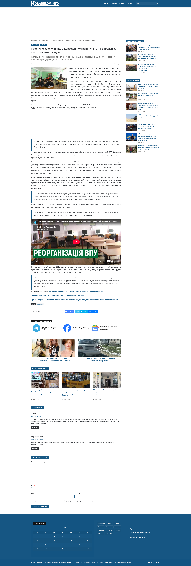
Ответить (35, 427)
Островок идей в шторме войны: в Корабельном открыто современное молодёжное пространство (44, 392)
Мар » (39, 554)
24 (54, 548)
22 (37, 548)
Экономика (109, 533)
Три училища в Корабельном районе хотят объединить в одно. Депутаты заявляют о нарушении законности (74, 300)
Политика (117, 527)
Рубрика (129, 3)
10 (54, 540)
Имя (33, 486)
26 (71, 548)
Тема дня (114, 3)
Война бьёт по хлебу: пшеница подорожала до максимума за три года (148, 86)
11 (62, 540)
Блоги (109, 523)
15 (37, 544)
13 (79, 540)
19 (71, 544)
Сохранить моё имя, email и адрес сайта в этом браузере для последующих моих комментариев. (64, 501)
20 (79, 544)
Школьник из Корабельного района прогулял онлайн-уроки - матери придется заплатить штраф (105, 392)
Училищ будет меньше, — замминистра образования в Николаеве (57, 295)
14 (88, 540)
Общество (41, 40)
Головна (132, 523)
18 (62, 544)
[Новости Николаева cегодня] (45, 3)
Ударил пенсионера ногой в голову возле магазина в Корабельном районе (147, 126)
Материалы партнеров (137, 537)
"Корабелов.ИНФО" (65, 562)
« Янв (35, 554)
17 (54, 544)
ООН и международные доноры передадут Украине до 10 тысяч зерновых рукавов (148, 117)
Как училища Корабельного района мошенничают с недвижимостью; (76, 291)
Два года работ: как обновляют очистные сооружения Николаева (148, 96)
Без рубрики (101, 523)
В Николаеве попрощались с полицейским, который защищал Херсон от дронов (149, 47)
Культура (100, 527)
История (116, 523)
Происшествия (102, 530)
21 (88, 544)
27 (79, 548)
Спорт (111, 530)
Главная (105, 3)
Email (33, 493)
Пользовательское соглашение (140, 532)
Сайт (79, 493)
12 (71, 540)
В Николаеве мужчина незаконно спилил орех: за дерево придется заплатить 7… (148, 56)
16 (46, 544)
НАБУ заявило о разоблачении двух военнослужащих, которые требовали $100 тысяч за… (148, 148)
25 (62, 548)
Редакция (133, 529)
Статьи (121, 3)
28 (88, 548)
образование (40, 304)
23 (46, 548)
